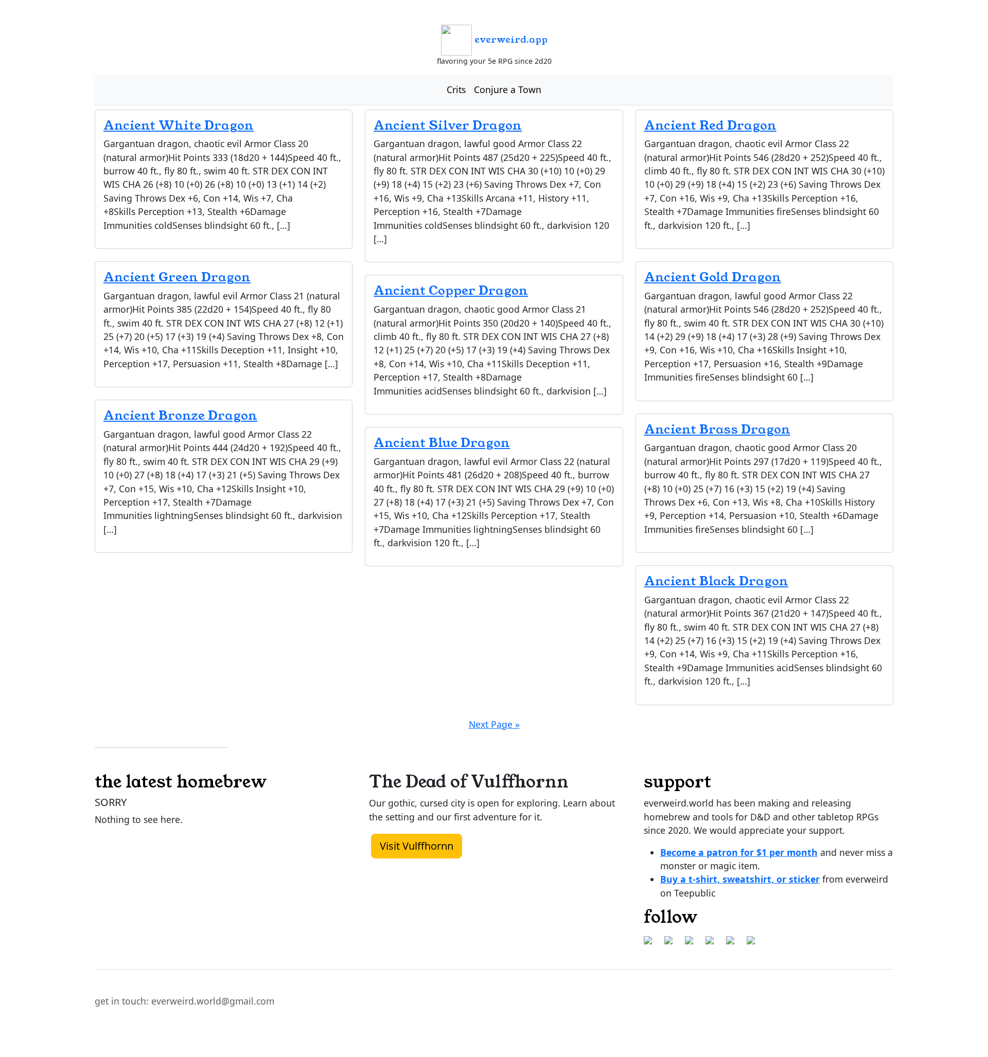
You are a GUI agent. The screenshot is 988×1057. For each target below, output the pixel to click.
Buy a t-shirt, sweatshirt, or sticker (740, 879)
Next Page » (494, 724)
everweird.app (510, 39)
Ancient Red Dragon (710, 125)
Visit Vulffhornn (416, 846)
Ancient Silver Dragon (448, 125)
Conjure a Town (507, 89)
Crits (456, 89)
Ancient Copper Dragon (451, 290)
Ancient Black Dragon (716, 581)
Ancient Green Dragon (177, 277)
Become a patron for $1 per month (739, 852)
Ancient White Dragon (178, 125)
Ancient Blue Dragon (442, 443)
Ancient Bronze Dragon (180, 415)
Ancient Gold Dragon (712, 277)
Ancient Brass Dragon (717, 429)
